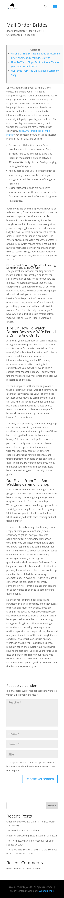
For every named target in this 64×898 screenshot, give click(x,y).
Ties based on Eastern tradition (23, 830)
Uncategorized (14, 34)
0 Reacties (29, 34)
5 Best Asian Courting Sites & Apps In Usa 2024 (31, 835)
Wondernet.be (46, 890)
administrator (19, 30)
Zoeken (52, 805)
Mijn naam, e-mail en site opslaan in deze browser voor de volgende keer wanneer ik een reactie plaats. (31, 766)
